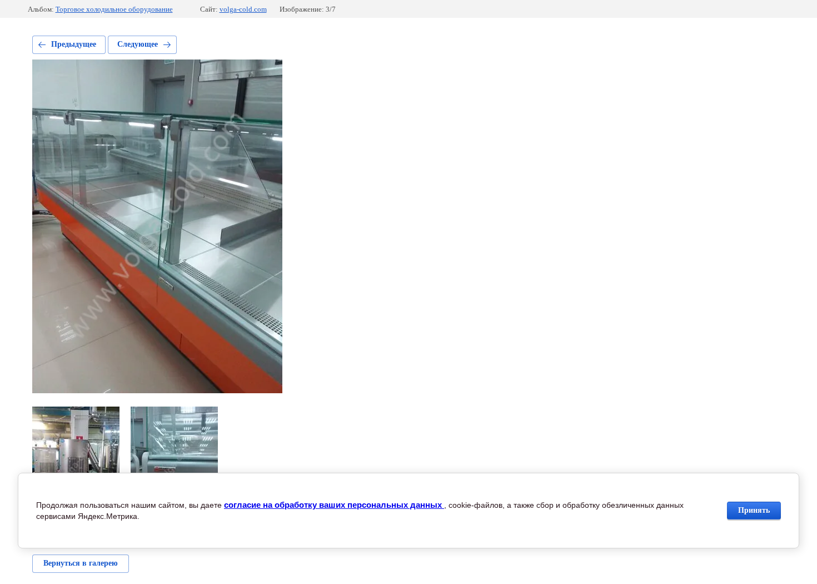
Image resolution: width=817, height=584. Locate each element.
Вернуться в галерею (80, 563)
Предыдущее (73, 44)
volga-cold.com (243, 9)
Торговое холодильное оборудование (114, 9)
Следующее (137, 44)
